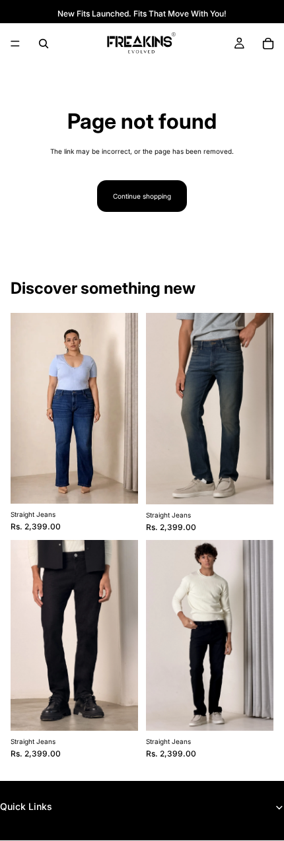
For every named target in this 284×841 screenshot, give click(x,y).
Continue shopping (142, 196)
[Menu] (15, 43)
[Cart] (268, 43)
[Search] (43, 43)
